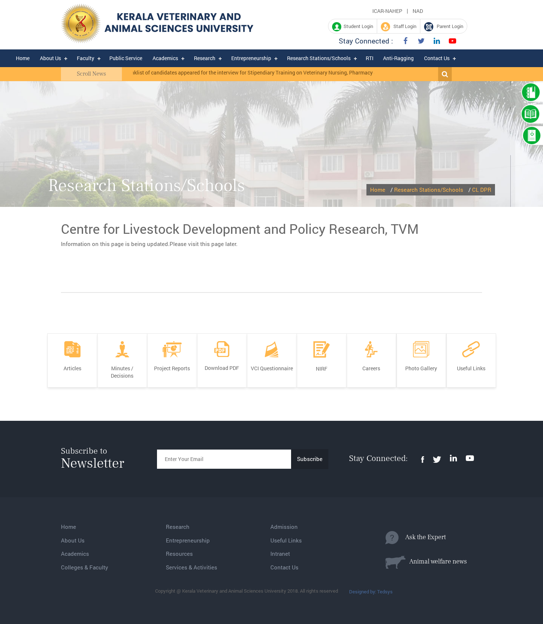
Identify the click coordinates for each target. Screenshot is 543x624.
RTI (369, 58)
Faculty (85, 58)
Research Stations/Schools (319, 58)
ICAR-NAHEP (387, 10)
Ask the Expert (422, 537)
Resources (179, 553)
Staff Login (403, 26)
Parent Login (448, 26)
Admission (284, 526)
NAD (418, 10)
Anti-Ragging (398, 58)
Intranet (280, 553)
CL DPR (481, 189)
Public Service (125, 58)
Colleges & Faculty (84, 567)
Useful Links (286, 540)
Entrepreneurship (251, 58)
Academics (165, 58)
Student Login (357, 26)
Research (204, 58)
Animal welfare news (436, 561)
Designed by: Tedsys (371, 591)
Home (23, 58)
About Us (50, 58)
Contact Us (437, 58)
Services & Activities (191, 567)
